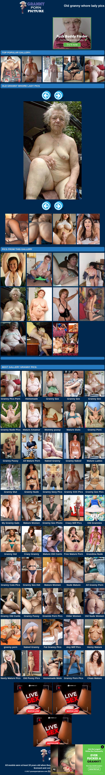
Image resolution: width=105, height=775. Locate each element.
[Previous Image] (46, 100)
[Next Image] (58, 100)
